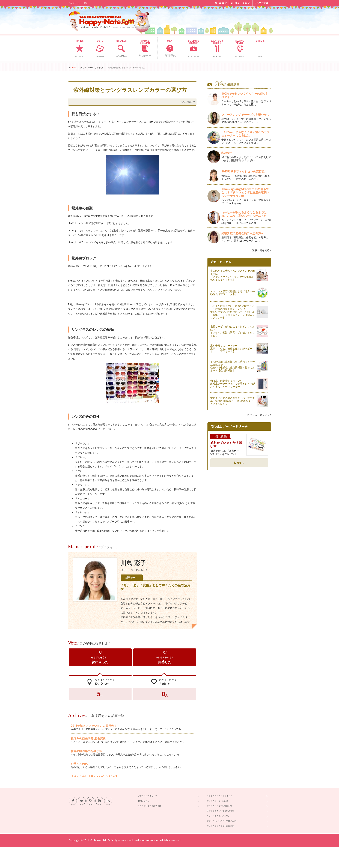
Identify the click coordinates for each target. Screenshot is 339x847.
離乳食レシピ (217, 48)
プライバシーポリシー (147, 795)
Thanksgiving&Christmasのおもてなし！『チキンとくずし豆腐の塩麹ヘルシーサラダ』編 (245, 192)
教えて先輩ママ (240, 48)
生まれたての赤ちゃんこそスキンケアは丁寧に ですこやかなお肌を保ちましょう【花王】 (232, 275)
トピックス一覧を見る (257, 414)
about (247, 2)
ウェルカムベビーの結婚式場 (219, 805)
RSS (236, 2)
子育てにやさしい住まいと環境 (220, 810)
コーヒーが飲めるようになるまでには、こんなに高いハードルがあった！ (245, 214)
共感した (165, 657)
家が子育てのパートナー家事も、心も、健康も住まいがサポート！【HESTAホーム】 (231, 348)
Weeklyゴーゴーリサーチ (121, 48)
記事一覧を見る (261, 250)
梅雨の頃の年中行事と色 (86, 751)
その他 (260, 48)
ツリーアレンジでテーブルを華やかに (245, 114)
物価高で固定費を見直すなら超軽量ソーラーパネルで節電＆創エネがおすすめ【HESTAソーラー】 (232, 383)
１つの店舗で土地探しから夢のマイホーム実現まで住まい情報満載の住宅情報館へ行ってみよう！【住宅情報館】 (232, 366)
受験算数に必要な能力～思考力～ (242, 233)
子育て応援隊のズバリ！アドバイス (169, 48)
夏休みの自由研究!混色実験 (88, 738)
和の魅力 (227, 153)
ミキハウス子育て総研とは (149, 805)
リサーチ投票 (100, 48)
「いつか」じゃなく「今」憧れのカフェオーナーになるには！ (245, 133)
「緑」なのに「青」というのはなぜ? (94, 776)
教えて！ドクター (193, 48)
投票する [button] (239, 462)
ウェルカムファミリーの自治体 (220, 825)
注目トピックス (79, 48)
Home (74, 67)
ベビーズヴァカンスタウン (218, 815)
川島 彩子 (133, 563)
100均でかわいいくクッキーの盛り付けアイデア (245, 95)
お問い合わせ (144, 800)
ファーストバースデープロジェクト (222, 820)
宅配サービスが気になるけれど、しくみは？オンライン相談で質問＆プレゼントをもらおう (232, 331)
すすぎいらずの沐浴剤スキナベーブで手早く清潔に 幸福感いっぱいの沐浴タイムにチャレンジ (232, 401)
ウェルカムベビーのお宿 (217, 800)
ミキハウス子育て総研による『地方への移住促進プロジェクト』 (232, 293)
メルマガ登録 (261, 2)
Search (222, 2)
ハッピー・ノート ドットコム (220, 795)
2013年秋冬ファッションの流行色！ (94, 726)
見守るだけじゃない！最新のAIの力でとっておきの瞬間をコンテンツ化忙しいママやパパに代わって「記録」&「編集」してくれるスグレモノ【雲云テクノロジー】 (232, 311)
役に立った (100, 657)
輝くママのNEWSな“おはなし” (145, 48)
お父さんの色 (79, 764)
